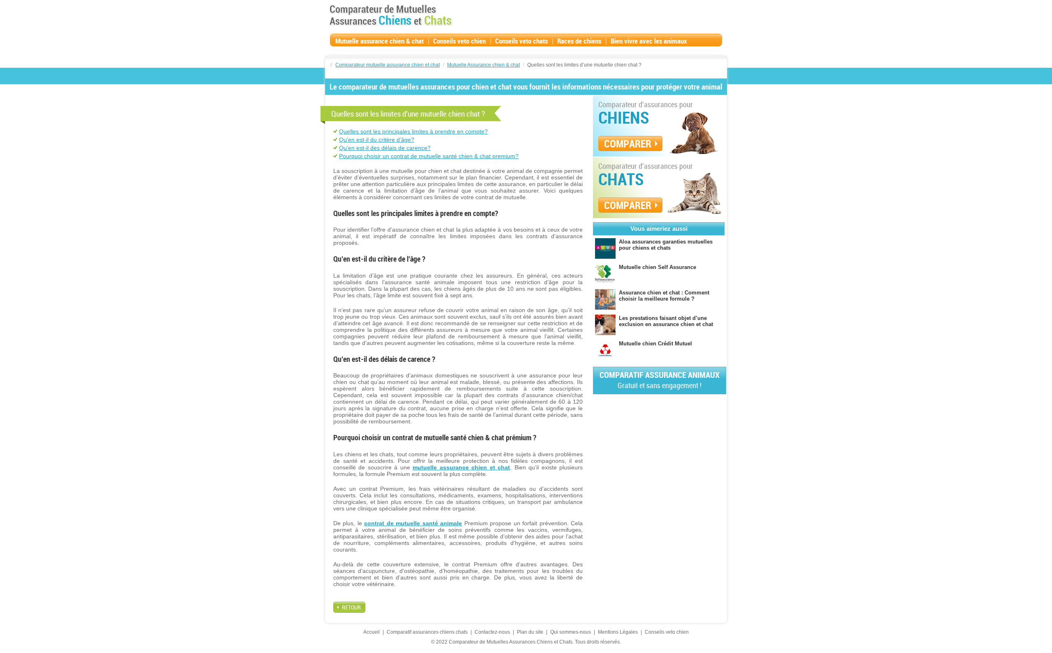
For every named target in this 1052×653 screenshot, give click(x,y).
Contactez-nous (492, 632)
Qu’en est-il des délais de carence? (385, 148)
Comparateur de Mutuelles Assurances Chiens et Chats (391, 15)
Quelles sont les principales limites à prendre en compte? (413, 131)
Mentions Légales (618, 632)
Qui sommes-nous (570, 632)
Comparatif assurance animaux (660, 379)
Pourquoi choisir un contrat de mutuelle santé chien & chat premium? (429, 156)
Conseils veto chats (521, 41)
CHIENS (623, 117)
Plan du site (530, 632)
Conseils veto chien (459, 41)
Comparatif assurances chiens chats (427, 632)
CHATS (621, 179)
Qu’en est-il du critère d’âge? (376, 139)
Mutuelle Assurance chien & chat (483, 65)
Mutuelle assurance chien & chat (379, 41)
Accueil (371, 632)
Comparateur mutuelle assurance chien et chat (387, 65)
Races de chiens (579, 41)
